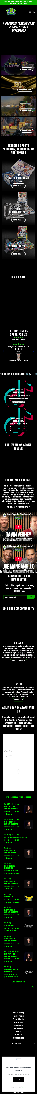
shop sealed (18, 186)
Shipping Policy (18, 1022)
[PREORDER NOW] (18, 85)
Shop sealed (18, 220)
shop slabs (18, 216)
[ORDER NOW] (18, 65)
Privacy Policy (18, 1028)
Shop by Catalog (18, 1013)
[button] (4, 350)
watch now (18, 700)
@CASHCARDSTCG (18, 402)
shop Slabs (18, 181)
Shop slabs (18, 250)
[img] (19, 337)
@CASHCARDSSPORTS (18, 427)
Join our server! (18, 661)
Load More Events (18, 982)
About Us (18, 1032)
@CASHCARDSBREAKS (18, 430)
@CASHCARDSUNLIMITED (18, 398)
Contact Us (18, 1035)
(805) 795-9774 (18, 1038)
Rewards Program (18, 1016)
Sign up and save (18, 1043)
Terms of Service (18, 1019)
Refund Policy (18, 1025)
